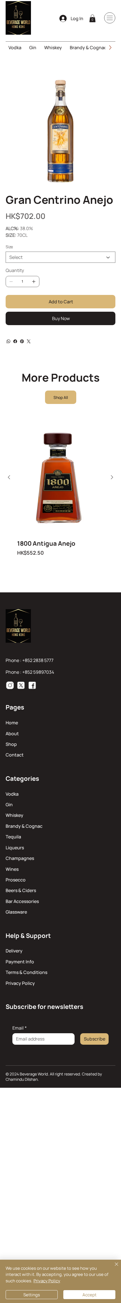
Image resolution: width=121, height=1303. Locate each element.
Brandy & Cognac (24, 826)
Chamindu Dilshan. (22, 1079)
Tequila (13, 837)
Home (12, 723)
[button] (92, 18)
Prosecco (16, 880)
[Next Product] (112, 477)
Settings (31, 1295)
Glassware (16, 912)
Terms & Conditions (26, 972)
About (12, 733)
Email (19, 1028)
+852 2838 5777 (37, 660)
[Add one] (33, 281)
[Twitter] (29, 341)
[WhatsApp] (8, 341)
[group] (60, 492)
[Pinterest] (22, 341)
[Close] (113, 1267)
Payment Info (20, 962)
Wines (12, 869)
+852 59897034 (38, 672)
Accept (89, 1295)
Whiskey (14, 815)
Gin (9, 804)
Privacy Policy (20, 983)
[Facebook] (15, 341)
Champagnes (20, 858)
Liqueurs (15, 848)
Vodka (12, 794)
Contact (15, 755)
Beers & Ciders (21, 890)
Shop (11, 744)
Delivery (14, 951)
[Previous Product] (9, 477)
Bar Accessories (22, 901)
